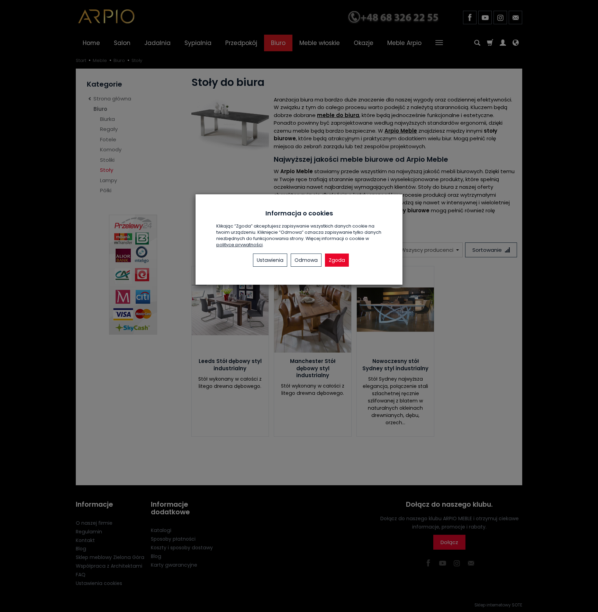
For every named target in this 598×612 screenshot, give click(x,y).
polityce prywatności (239, 245)
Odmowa (306, 260)
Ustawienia (270, 260)
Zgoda (337, 260)
